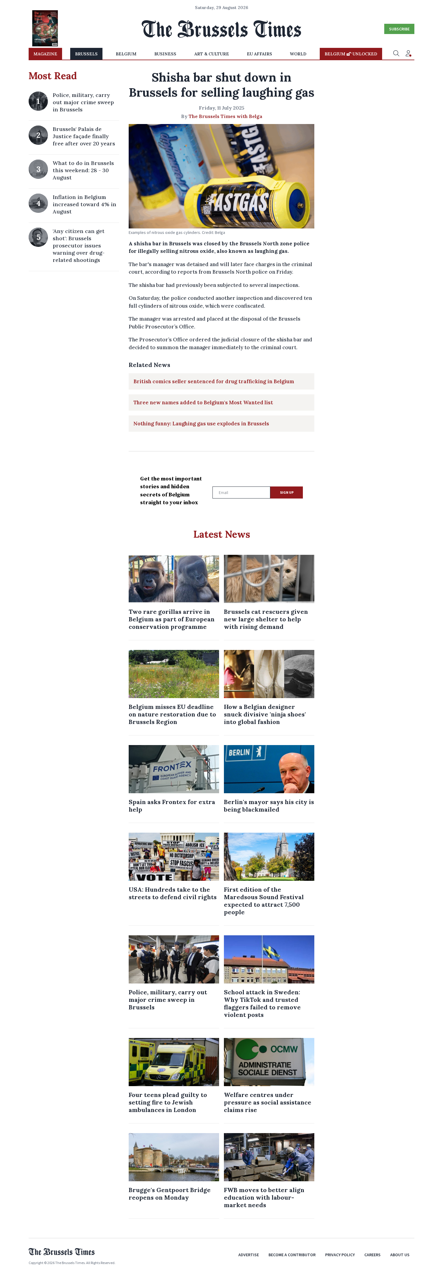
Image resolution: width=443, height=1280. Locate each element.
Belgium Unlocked (351, 54)
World (298, 54)
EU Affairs (259, 54)
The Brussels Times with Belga (225, 116)
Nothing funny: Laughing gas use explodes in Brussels (201, 423)
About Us (400, 1254)
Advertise (248, 1254)
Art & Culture (211, 54)
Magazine (45, 54)
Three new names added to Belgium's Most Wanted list (203, 402)
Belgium (126, 54)
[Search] (396, 54)
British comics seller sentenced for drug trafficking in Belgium (214, 381)
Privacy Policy (340, 1254)
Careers (372, 1254)
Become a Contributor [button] (292, 1254)
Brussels (86, 54)
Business (165, 54)
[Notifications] (408, 54)
